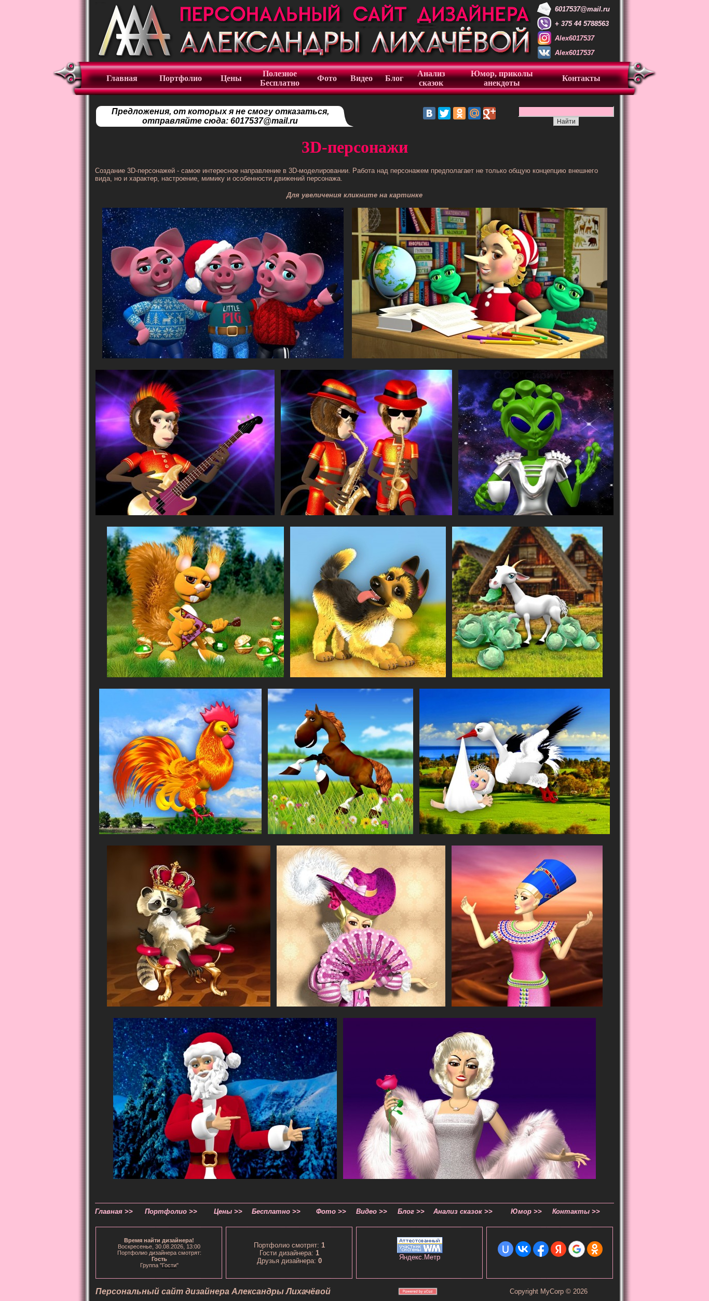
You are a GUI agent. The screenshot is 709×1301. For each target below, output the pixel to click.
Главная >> (114, 1211)
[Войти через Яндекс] (558, 1249)
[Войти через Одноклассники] (595, 1249)
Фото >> (331, 1211)
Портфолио (180, 78)
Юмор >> (526, 1211)
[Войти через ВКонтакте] (523, 1249)
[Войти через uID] (505, 1249)
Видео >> (371, 1211)
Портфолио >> (171, 1211)
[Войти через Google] (576, 1249)
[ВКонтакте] (429, 113)
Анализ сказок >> (463, 1211)
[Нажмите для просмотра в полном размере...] (223, 356)
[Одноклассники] (459, 113)
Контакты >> (576, 1211)
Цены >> (228, 1211)
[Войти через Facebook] (541, 1249)
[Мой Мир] (474, 113)
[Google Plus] (489, 113)
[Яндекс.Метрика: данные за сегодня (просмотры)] (420, 1257)
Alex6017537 (574, 38)
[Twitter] (444, 113)
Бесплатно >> (276, 1211)
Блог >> (411, 1211)
